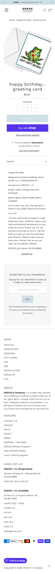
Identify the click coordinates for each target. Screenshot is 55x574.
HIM (6, 362)
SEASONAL (9, 353)
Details (10, 161)
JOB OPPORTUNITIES (15, 451)
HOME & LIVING (12, 370)
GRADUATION (11, 349)
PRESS (7, 438)
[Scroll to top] (49, 566)
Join (27, 299)
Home (12, 20)
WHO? (7, 429)
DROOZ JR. (9, 375)
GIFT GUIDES (10, 358)
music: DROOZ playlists (16, 455)
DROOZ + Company (33, 568)
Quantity (27, 102)
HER (6, 366)
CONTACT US (10, 421)
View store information (29, 151)
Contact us (26, 254)
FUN (6, 379)
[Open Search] (44, 10)
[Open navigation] (6, 10)
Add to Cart (27, 118)
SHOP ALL (9, 345)
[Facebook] (5, 554)
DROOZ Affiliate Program (17, 446)
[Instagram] (9, 554)
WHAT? (8, 434)
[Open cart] (49, 10)
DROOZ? (8, 425)
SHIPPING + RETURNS (15, 442)
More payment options (27, 135)
